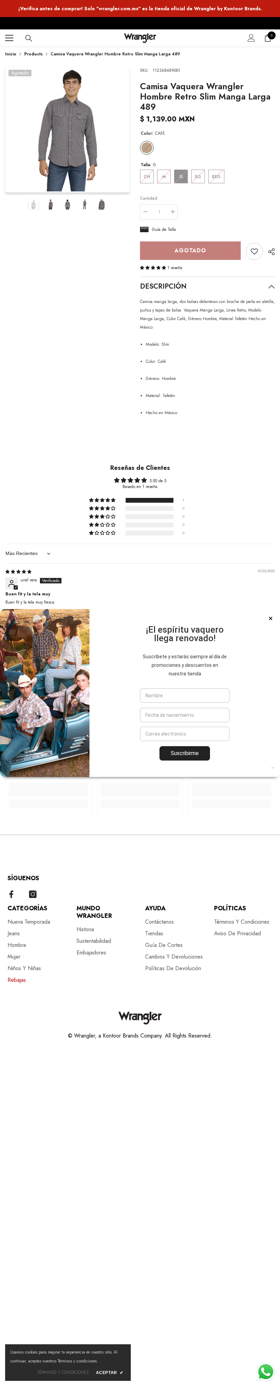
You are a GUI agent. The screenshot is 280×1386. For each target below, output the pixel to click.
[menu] (9, 38)
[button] (153, 268)
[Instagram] (33, 894)
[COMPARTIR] (269, 251)
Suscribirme (185, 753)
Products (33, 54)
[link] (48, 789)
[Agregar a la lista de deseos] (254, 251)
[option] (67, 129)
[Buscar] (29, 38)
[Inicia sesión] (251, 38)
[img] (18, 572)
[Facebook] (11, 894)
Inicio (10, 54)
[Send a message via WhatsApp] (266, 1372)
